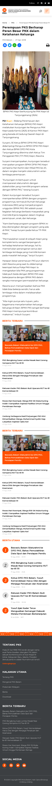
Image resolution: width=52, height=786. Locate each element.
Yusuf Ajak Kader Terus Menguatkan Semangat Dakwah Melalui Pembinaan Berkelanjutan (28, 611)
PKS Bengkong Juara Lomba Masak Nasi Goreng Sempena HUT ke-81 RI (29, 566)
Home (4, 23)
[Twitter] (9, 45)
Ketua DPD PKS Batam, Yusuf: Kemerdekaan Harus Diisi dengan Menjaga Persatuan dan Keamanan (29, 581)
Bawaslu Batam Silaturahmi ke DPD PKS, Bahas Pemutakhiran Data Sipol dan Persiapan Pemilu (28, 550)
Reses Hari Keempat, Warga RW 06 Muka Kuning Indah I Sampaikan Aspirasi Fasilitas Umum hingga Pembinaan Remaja (20, 747)
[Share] (19, 45)
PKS (12, 23)
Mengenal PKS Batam (11, 682)
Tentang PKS (8, 677)
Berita (4, 692)
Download (6, 697)
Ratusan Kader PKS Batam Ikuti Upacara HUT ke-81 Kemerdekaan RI (29, 596)
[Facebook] (4, 45)
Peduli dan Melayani (10, 687)
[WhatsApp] (14, 45)
